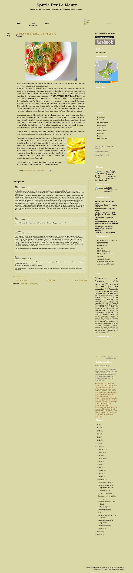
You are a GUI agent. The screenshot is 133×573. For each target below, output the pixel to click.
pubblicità (98, 323)
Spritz (99, 320)
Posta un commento (19, 277)
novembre (102, 452)
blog (110, 296)
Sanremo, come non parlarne (107, 496)
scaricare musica (109, 314)
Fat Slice (113, 221)
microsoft (112, 321)
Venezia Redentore (103, 120)
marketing (111, 312)
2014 (98, 434)
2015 (98, 431)
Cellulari (110, 299)
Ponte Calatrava (112, 318)
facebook (98, 293)
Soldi (112, 307)
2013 (98, 437)
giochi (106, 297)
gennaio (101, 528)
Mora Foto (100, 133)
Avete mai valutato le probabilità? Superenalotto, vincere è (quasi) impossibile (106, 261)
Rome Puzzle (99, 229)
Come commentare (33, 24)
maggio (101, 470)
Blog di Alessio (101, 125)
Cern (99, 325)
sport (106, 303)
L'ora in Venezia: (100, 53)
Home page (51, 280)
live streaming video (107, 357)
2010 (98, 446)
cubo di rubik (100, 310)
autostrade (110, 309)
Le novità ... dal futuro (105, 493)
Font (99, 512)
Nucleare (114, 284)
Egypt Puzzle (99, 218)
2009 (98, 531)
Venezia (99, 284)
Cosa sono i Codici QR (105, 482)
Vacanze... (100, 256)
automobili (98, 309)
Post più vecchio (81, 280)
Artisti (116, 323)
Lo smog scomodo (104, 499)
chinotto (103, 332)
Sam (16, 186)
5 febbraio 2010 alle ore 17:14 (24, 188)
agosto (101, 461)
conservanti (40, 170)
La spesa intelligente (104, 525)
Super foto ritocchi (104, 490)
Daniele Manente (102, 122)
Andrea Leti (100, 128)
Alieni (96, 318)
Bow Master (99, 214)
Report (99, 136)
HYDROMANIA (102, 245)
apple (103, 287)
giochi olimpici (110, 320)
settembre (102, 458)
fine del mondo (100, 330)
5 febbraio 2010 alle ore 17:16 (24, 219)
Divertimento (113, 305)
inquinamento (99, 312)
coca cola (98, 329)
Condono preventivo (104, 509)
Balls (96, 219)
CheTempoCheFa (102, 138)
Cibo (34, 170)
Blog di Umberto (102, 130)
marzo (101, 476)
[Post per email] (50, 170)
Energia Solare (100, 296)
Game (103, 318)
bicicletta (98, 303)
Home (19, 23)
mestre (97, 314)
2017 (98, 428)
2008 (98, 534)
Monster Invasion (101, 209)
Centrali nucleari (106, 291)
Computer (98, 301)
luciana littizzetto (100, 321)
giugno (101, 467)
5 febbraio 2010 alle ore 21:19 (24, 258)
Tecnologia (113, 289)
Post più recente (21, 280)
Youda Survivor (111, 232)
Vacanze (111, 301)
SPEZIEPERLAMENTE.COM (105, 33)
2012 (98, 440)
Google (101, 307)
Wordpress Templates (117, 567)
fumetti (112, 310)
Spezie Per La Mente (56, 5)
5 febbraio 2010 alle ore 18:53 (24, 233)
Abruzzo (105, 316)
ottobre (101, 455)
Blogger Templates (118, 569)
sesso (97, 316)
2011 (98, 443)
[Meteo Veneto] (107, 83)
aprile (100, 473)
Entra (47, 23)
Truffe (105, 327)
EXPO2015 (100, 248)
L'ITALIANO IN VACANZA (105, 253)
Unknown (18, 231)
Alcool (113, 316)
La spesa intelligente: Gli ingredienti (35, 33)
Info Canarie (101, 117)
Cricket (107, 214)
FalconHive (107, 569)
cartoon (112, 327)
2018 (98, 425)
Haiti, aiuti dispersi (103, 507)
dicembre (102, 449)
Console (107, 325)
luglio (100, 464)
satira (96, 332)
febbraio (101, 479)
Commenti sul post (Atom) (29, 284)
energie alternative (109, 329)
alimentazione (28, 170)
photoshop (111, 330)
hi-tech (110, 293)
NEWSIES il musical (103, 251)
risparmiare (107, 323)
